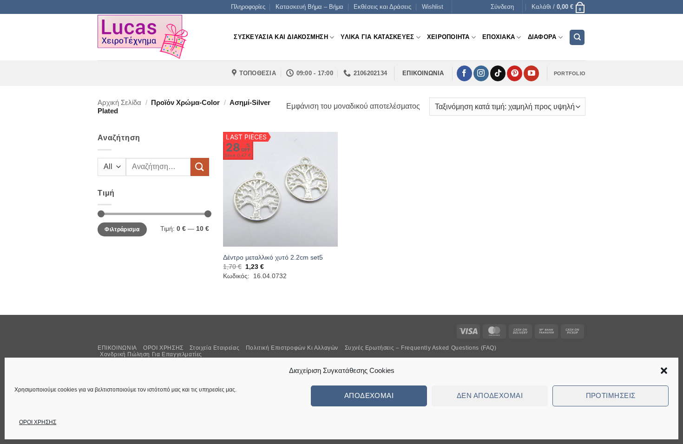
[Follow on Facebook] (464, 73)
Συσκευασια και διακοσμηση (281, 36)
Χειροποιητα (448, 36)
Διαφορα (542, 36)
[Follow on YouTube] (531, 73)
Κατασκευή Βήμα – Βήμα (309, 6)
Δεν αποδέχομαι (490, 395)
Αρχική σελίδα (119, 102)
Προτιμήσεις (611, 395)
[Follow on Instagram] (481, 73)
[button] (664, 370)
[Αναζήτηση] (577, 37)
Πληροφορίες (248, 6)
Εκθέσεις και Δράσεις (382, 6)
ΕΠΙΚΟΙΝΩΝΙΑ (117, 348)
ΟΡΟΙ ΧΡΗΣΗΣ (37, 422)
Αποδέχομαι (369, 395)
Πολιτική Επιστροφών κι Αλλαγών (292, 348)
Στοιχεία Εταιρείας (214, 348)
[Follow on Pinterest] (514, 73)
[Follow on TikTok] (498, 73)
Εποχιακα (498, 36)
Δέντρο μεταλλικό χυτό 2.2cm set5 (273, 257)
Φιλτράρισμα (122, 229)
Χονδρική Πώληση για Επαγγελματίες (151, 354)
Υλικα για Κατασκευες (377, 36)
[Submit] (199, 167)
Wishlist (432, 6)
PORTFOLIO (569, 73)
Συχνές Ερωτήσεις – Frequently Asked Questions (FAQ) (421, 348)
